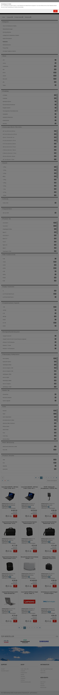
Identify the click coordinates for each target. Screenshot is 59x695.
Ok (55, 11)
